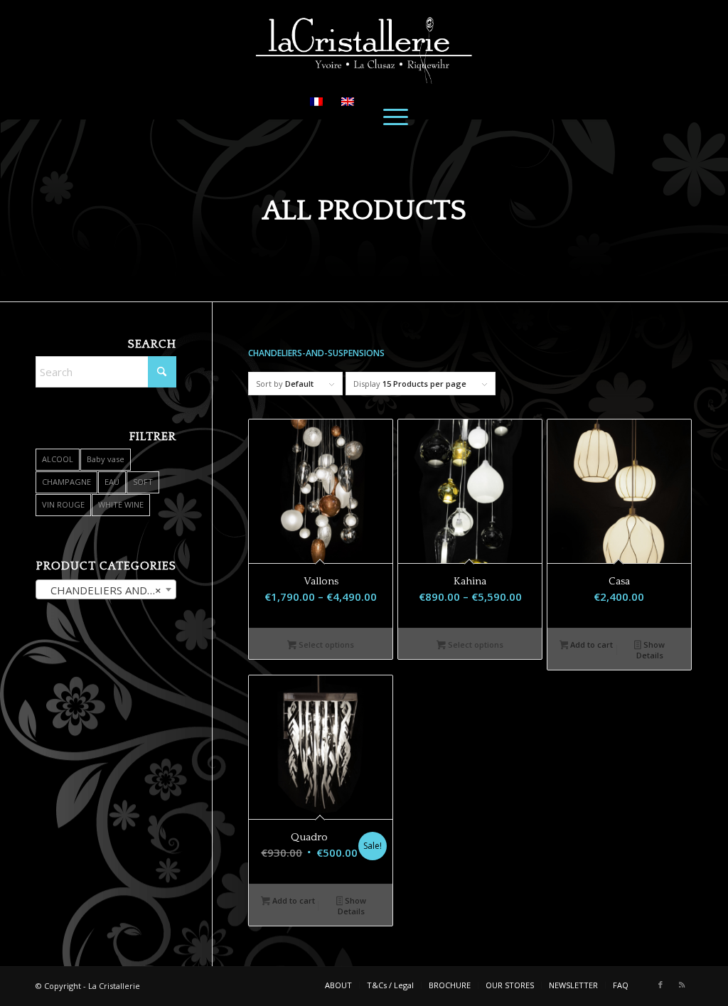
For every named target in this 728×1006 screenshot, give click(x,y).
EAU (112, 481)
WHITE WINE (121, 504)
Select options (325, 644)
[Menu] (395, 116)
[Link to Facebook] (660, 984)
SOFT (143, 481)
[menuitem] (395, 116)
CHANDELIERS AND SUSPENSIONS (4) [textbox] (109, 590)
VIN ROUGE (63, 504)
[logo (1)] (364, 42)
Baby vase (105, 459)
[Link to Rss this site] (681, 984)
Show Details (650, 649)
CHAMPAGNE (66, 481)
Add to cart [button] (590, 644)
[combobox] (106, 589)
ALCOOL (57, 459)
